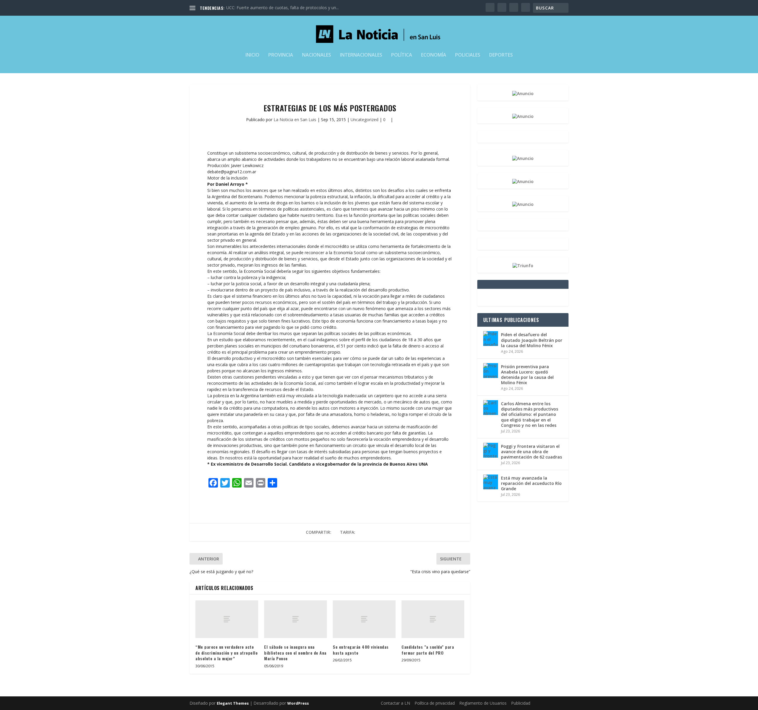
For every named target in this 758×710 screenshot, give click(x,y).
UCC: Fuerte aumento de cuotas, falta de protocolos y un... (282, 7)
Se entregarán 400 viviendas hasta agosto (361, 650)
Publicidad (520, 703)
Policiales (467, 55)
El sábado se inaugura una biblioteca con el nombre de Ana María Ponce (295, 652)
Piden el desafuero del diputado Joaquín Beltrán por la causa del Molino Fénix (531, 340)
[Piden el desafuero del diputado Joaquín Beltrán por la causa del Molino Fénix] (490, 338)
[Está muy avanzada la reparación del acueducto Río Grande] (490, 482)
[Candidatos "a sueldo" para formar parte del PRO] (433, 619)
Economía (433, 55)
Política (401, 55)
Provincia (280, 55)
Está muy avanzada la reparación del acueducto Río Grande (531, 483)
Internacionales (361, 55)
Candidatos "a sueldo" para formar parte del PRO (428, 650)
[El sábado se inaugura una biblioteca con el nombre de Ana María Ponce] (295, 619)
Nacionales (316, 55)
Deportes (501, 55)
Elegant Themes (233, 703)
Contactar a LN (395, 703)
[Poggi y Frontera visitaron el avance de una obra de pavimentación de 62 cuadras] (490, 450)
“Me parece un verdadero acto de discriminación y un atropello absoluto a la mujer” (226, 652)
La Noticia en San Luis (295, 119)
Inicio (252, 55)
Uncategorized (364, 119)
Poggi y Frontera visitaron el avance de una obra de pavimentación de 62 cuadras (531, 451)
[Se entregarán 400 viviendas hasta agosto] (364, 619)
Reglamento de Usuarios (483, 703)
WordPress (298, 703)
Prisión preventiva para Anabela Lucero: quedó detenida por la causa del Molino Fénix (527, 375)
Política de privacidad (435, 703)
